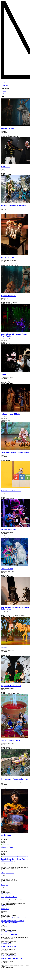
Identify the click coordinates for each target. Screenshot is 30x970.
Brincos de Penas (7, 847)
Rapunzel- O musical (8, 296)
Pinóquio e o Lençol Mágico (11, 414)
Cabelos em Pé (6, 835)
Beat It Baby (5, 167)
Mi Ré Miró (5, 909)
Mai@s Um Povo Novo (9, 897)
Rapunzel (4, 647)
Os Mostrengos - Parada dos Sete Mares (15, 779)
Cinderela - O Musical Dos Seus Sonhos (15, 452)
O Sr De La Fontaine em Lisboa (12, 958)
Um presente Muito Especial (11, 686)
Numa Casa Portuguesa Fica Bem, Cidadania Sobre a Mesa (13, 921)
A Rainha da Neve (7, 569)
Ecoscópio (4, 885)
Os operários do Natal (8, 946)
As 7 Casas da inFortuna (9, 934)
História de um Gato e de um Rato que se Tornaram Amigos (14, 860)
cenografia (5, 85)
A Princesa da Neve (7, 128)
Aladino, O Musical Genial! (10, 740)
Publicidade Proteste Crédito (11, 491)
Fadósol (3, 374)
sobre (4, 82)
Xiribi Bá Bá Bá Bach (8, 529)
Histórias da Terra (7, 257)
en (3, 93)
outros (4, 91)
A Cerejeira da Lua (7, 873)
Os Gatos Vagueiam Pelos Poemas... (13, 205)
